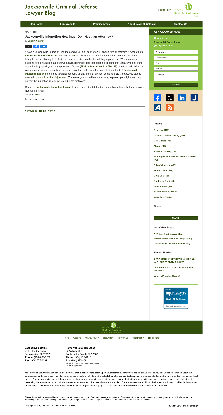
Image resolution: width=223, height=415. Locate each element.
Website (77, 338)
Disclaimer (108, 338)
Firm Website (67, 24)
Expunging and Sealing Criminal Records (175, 158)
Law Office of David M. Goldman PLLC (59, 405)
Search (176, 218)
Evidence (161, 130)
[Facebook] (158, 98)
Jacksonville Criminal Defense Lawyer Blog (61, 10)
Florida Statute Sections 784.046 (43, 55)
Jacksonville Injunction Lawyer (53, 87)
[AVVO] (158, 107)
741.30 (71, 55)
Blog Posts (153, 338)
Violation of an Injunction (52, 77)
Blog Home (35, 24)
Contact (180, 24)
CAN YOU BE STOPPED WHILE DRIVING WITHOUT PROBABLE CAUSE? (174, 260)
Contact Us (122, 338)
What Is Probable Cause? (167, 276)
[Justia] (194, 98)
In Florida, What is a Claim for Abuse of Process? (174, 269)
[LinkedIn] (182, 98)
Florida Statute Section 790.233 (98, 66)
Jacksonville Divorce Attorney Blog (172, 243)
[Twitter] (170, 98)
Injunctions (39, 94)
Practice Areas (101, 24)
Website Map (138, 338)
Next (51, 110)
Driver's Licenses (165, 165)
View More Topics (163, 197)
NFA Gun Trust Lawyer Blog (168, 234)
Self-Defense (163, 186)
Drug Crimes (162, 176)
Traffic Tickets (163, 170)
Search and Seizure (166, 191)
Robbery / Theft (164, 181)
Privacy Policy (92, 338)
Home (42, 110)
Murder (160, 146)
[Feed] (170, 107)
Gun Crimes (162, 140)
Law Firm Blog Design (183, 406)
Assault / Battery (165, 151)
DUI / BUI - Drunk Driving (169, 135)
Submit (176, 84)
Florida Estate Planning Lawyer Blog (173, 238)
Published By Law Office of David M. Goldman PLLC (178, 10)
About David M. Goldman (142, 24)
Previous (31, 110)
